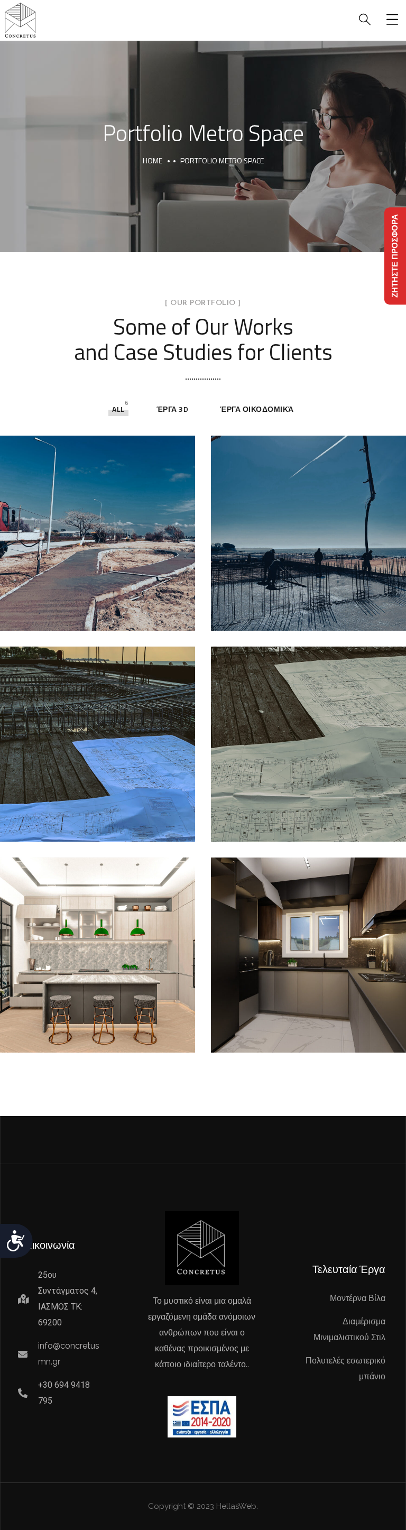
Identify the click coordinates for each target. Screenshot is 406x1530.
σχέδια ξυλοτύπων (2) (85, 826)
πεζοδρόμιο (58, 615)
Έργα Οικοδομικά (257, 408)
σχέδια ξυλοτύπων (288, 826)
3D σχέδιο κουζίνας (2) (87, 1037)
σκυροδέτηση (274, 615)
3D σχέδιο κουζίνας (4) (298, 1037)
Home (152, 160)
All (118, 408)
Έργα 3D (172, 408)
